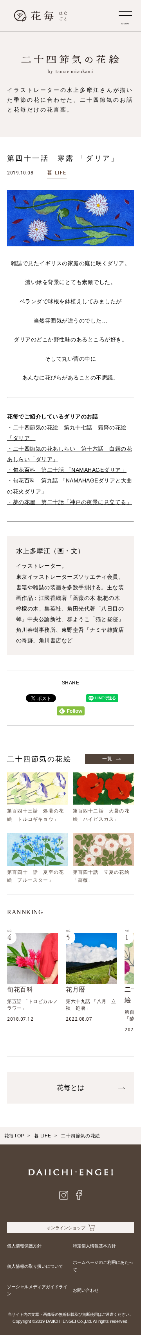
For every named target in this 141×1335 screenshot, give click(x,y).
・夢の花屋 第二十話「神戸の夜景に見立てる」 (69, 502)
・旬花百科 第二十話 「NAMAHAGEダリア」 (67, 470)
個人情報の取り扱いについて (35, 1266)
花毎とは (70, 1087)
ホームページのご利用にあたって (103, 1266)
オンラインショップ (66, 1227)
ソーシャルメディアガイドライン (37, 1290)
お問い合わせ (86, 1290)
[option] (32, 978)
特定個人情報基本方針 (94, 1245)
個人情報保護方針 (24, 1245)
